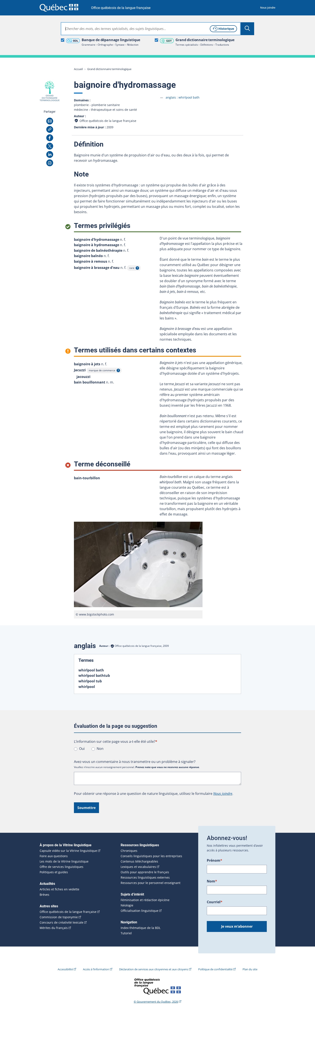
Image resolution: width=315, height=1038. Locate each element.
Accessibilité (65, 969)
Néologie (127, 905)
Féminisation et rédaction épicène (145, 900)
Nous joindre (267, 7)
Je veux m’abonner (237, 926)
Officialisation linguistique (139, 910)
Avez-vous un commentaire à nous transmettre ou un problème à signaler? (134, 761)
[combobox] (150, 28)
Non (100, 748)
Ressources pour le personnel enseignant (150, 883)
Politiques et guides (54, 872)
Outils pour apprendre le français (145, 872)
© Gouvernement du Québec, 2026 (156, 1002)
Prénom (214, 860)
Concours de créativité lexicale (61, 922)
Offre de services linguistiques (61, 867)
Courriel (214, 902)
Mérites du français (54, 928)
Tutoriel (126, 933)
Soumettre (86, 807)
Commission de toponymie (59, 917)
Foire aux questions (54, 856)
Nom (212, 881)
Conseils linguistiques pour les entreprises (151, 856)
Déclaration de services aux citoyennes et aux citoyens (153, 969)
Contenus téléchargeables (139, 861)
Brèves (44, 894)
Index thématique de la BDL (140, 928)
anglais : (183, 97)
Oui (82, 748)
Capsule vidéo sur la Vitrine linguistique (68, 850)
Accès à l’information (96, 969)
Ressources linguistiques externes (145, 877)
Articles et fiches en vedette (59, 889)
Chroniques (129, 850)
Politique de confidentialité (215, 969)
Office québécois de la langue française (120, 8)
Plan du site (250, 969)
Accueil (78, 69)
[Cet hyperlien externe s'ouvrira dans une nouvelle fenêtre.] (59, 7)
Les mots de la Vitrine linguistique (64, 861)
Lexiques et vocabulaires (138, 867)
